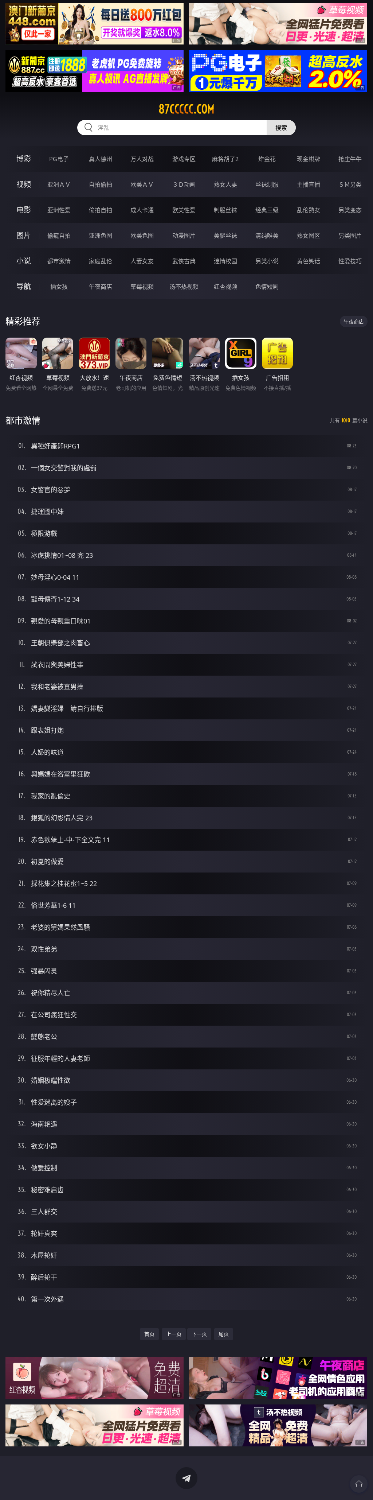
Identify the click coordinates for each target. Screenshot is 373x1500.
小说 (23, 261)
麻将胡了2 (225, 159)
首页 (149, 1333)
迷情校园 (225, 261)
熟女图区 (308, 236)
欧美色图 (142, 236)
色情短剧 (267, 287)
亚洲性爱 (59, 210)
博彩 (23, 159)
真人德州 (100, 159)
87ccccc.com (186, 109)
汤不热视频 (184, 287)
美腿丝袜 (225, 236)
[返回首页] (359, 1484)
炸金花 (267, 159)
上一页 (173, 1333)
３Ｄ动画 (184, 184)
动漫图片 (184, 236)
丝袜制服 (267, 184)
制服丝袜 (225, 210)
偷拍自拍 (100, 210)
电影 (23, 210)
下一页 (199, 1333)
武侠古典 (184, 261)
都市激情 (59, 261)
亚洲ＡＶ (59, 184)
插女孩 (59, 287)
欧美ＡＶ (142, 184)
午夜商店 (100, 287)
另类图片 (350, 236)
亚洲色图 (100, 236)
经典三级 (267, 210)
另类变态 (350, 210)
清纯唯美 (267, 236)
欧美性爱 (184, 210)
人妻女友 (142, 261)
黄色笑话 (308, 261)
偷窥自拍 (59, 236)
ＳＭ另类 (350, 184)
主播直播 (308, 184)
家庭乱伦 (100, 261)
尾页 (224, 1333)
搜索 (281, 128)
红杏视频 (225, 287)
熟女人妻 (225, 184)
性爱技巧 (350, 261)
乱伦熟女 (308, 210)
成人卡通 (142, 210)
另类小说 (267, 261)
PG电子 (59, 159)
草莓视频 (142, 287)
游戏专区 (184, 159)
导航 (23, 286)
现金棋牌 (308, 159)
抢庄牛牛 (350, 159)
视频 (23, 184)
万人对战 (142, 159)
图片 (23, 235)
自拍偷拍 (100, 184)
